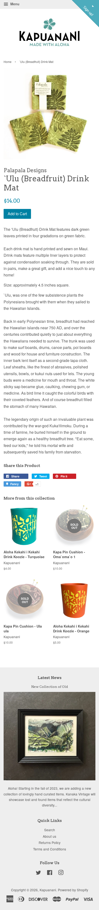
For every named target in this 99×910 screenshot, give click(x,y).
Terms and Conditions (49, 849)
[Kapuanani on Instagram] (60, 873)
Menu (14, 3)
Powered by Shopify (73, 889)
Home (8, 62)
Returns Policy (50, 842)
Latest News (50, 677)
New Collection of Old (49, 687)
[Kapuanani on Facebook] (49, 873)
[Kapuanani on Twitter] (38, 873)
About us (49, 836)
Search (49, 829)
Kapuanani (48, 889)
